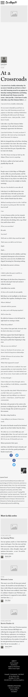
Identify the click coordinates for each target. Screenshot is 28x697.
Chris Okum (7, 600)
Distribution (14, 665)
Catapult (7, 674)
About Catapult (14, 663)
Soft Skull (21, 674)
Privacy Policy (14, 690)
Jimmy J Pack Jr (8, 646)
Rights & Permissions (14, 666)
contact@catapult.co (18, 680)
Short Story (8, 535)
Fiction (2, 67)
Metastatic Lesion (7, 579)
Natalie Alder (8, 556)
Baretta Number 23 (7, 623)
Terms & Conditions (14, 688)
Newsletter (14, 691)
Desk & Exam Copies (14, 668)
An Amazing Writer (7, 538)
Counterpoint (13, 674)
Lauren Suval (4, 64)
